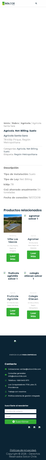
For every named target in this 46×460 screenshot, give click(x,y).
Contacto (11, 364)
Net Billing (21, 130)
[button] (36, 3)
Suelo (32, 130)
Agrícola (25, 123)
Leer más (12, 258)
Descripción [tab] (11, 167)
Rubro (15, 123)
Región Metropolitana (25, 154)
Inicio (7, 123)
